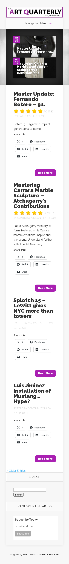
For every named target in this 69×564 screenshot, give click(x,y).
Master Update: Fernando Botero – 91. (35, 50)
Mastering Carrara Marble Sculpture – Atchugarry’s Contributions (32, 68)
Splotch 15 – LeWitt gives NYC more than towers (33, 308)
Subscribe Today (26, 519)
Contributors (26, 217)
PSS (25, 554)
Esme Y (22, 116)
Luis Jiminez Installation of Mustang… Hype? (32, 393)
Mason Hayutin (38, 323)
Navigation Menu (36, 23)
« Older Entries (16, 470)
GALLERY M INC (51, 554)
